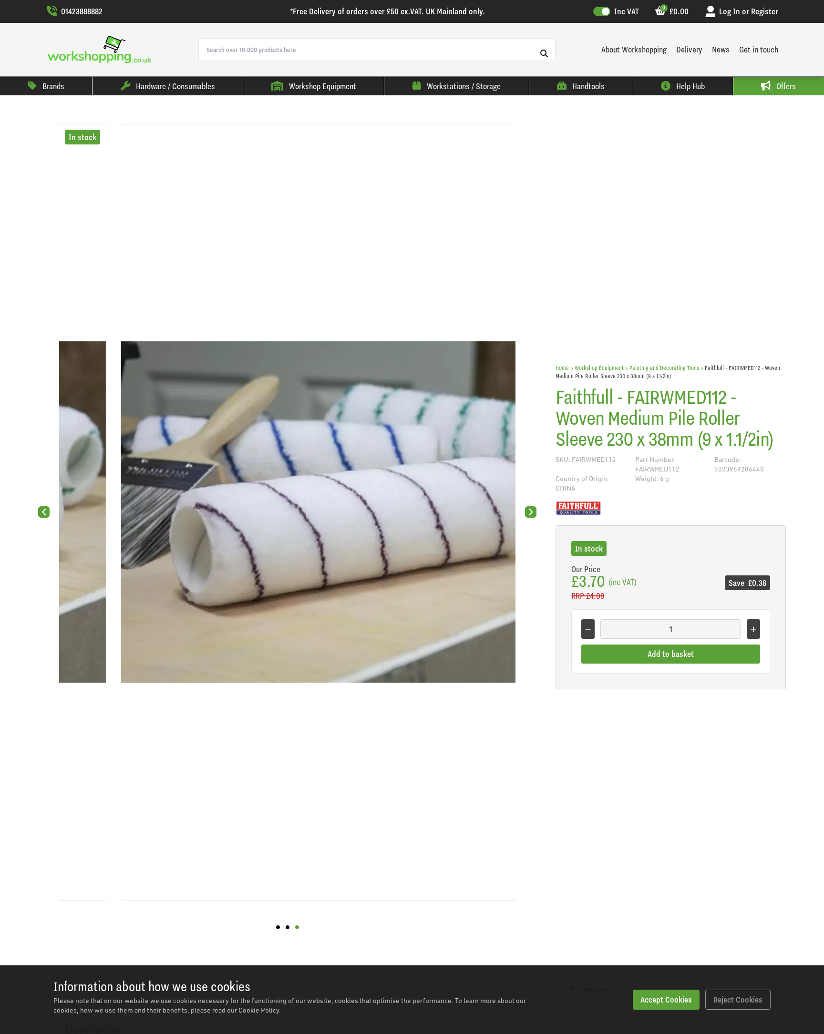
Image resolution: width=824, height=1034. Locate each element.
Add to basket (671, 653)
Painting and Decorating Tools (664, 367)
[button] (278, 927)
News (721, 49)
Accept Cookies (666, 999)
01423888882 (82, 11)
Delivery (689, 49)
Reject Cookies (737, 999)
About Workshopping (634, 49)
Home (562, 367)
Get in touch (758, 49)
